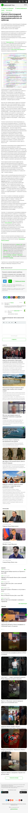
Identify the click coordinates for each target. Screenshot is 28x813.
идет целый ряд (8, 222)
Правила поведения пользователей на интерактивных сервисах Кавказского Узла (14, 804)
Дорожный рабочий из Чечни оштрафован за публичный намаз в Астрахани (13, 625)
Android (18, 244)
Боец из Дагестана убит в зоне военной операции (11, 584)
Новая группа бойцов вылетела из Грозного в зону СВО (13, 572)
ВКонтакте (20, 254)
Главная (2, 10)
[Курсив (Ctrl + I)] (6, 322)
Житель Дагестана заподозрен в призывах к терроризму (12, 600)
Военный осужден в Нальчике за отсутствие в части (13, 590)
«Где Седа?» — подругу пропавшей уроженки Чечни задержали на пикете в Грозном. (13, 678)
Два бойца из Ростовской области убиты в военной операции (14, 462)
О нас (2, 789)
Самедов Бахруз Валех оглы (10, 562)
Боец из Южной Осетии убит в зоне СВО (12, 595)
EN (4, 1)
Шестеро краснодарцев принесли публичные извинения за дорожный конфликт (12, 416)
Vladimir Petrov (16, 310)
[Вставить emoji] (15, 322)
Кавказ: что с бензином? (8, 8)
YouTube (11, 257)
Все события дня (23, 603)
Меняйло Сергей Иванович (10, 544)
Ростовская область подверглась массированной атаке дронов (11, 440)
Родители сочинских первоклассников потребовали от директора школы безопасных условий (13, 486)
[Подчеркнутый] (9, 322)
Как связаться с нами (12, 789)
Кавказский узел (10, 42)
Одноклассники (6, 256)
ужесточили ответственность (17, 49)
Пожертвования (24, 789)
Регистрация (14, 335)
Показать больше (14, 777)
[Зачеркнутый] (12, 322)
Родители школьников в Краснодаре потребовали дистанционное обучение (13, 361)
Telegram (5, 250)
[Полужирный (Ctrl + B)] (3, 322)
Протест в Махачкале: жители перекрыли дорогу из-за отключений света (12, 701)
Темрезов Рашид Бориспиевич (10, 526)
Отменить (14, 339)
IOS (21, 244)
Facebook (9, 254)
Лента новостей (9, 10)
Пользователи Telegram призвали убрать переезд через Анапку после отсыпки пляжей (13, 389)
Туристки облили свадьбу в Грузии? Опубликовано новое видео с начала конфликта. (14, 727)
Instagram (14, 254)
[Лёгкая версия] (7, 1)
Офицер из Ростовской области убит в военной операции (13, 578)
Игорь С (12, 302)
